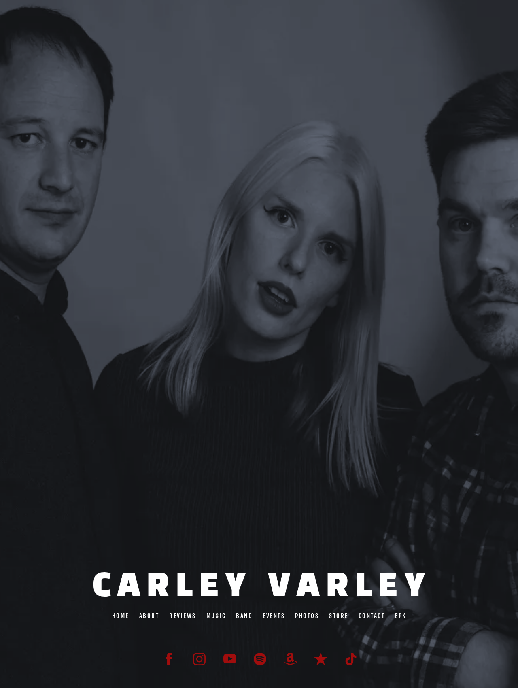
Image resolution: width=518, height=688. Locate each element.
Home (120, 615)
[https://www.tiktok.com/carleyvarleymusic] (351, 659)
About (149, 615)
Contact (371, 615)
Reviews (182, 615)
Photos (307, 615)
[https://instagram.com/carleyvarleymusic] (199, 659)
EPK (400, 615)
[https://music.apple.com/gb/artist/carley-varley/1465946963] (320, 659)
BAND (244, 615)
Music (216, 615)
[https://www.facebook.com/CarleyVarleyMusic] (169, 659)
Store (338, 615)
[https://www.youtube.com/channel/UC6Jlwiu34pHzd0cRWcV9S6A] (229, 659)
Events (274, 615)
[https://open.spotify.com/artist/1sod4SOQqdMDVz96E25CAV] (260, 659)
